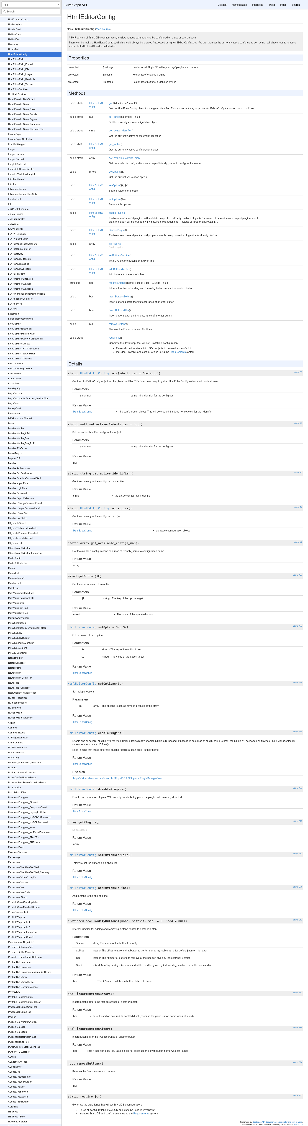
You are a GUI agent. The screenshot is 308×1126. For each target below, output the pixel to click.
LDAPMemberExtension (20, 278)
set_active (114, 116)
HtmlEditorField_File (18, 69)
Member (12, 463)
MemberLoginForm (17, 488)
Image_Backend (16, 154)
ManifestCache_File (18, 438)
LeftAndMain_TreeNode (20, 358)
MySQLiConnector (17, 652)
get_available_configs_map (124, 158)
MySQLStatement (17, 647)
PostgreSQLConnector (19, 962)
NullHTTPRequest (17, 697)
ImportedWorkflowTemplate (22, 174)
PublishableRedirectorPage (22, 1036)
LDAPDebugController (19, 248)
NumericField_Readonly (20, 717)
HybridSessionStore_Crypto (22, 119)
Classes (222, 4)
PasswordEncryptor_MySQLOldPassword (29, 817)
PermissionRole (16, 887)
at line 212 (297, 853)
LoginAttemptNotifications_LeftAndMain (28, 398)
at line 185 (297, 788)
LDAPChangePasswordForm (22, 243)
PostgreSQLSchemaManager (23, 987)
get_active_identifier (120, 130)
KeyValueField (15, 228)
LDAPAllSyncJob (17, 233)
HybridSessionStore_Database (24, 124)
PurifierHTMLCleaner (18, 1051)
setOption (114, 185)
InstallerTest (14, 199)
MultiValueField (16, 602)
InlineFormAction (17, 189)
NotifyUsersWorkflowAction (22, 692)
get (110, 103)
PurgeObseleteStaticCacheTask (24, 1046)
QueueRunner (15, 1066)
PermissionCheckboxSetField (23, 867)
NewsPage (13, 682)
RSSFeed (13, 1111)
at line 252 (297, 919)
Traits (272, 4)
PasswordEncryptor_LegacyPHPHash (27, 812)
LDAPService (15, 303)
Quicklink (13, 1106)
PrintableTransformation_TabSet (24, 1001)
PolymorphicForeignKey (20, 947)
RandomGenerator (17, 1121)
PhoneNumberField (18, 912)
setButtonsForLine (119, 255)
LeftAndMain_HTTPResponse (23, 348)
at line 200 (297, 821)
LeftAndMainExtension (20, 328)
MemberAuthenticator (19, 468)
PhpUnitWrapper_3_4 (19, 922)
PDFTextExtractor (17, 747)
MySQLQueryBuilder (18, 637)
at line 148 (297, 682)
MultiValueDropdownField (21, 598)
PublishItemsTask (17, 1031)
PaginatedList (15, 787)
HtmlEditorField (16, 59)
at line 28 (298, 372)
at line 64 (298, 542)
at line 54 (298, 507)
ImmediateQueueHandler (21, 169)
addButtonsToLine (119, 269)
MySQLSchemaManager (21, 642)
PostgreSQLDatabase (19, 967)
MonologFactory (16, 578)
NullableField (14, 707)
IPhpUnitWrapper (17, 144)
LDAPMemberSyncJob (20, 283)
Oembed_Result (16, 732)
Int (9, 204)
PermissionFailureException (22, 877)
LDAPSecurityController (20, 298)
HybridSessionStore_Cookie (22, 114)
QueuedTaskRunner (18, 1101)
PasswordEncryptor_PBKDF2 (23, 837)
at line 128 (297, 575)
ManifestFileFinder (17, 448)
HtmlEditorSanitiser (18, 89)
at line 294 (297, 1062)
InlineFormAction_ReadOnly (22, 194)
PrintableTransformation (20, 996)
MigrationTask (15, 543)
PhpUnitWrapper (16, 917)
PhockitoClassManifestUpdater (24, 907)
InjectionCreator (16, 179)
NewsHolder (14, 672)
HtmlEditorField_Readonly (21, 79)
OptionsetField (15, 742)
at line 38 (298, 423)
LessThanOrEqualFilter (20, 368)
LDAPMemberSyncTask (20, 288)
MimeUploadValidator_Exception (25, 553)
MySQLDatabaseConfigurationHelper (27, 627)
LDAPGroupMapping (18, 263)
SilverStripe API (76, 4)
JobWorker (13, 223)
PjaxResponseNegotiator (21, 942)
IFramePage (14, 134)
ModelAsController (17, 563)
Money (11, 568)
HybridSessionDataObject (21, 99)
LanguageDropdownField (20, 318)
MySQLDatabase (17, 622)
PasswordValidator (17, 852)
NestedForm (14, 667)
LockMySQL (14, 388)
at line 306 (297, 1095)
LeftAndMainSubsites (19, 343)
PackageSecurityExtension (22, 772)
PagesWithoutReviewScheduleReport (27, 782)
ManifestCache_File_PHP (21, 443)
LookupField (14, 408)
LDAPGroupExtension (19, 258)
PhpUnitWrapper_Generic (21, 937)
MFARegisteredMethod (20, 418)
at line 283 (297, 1027)
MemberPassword (17, 493)
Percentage (14, 857)
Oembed (12, 727)
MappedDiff (14, 458)
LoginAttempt (15, 393)
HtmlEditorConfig (17, 54)
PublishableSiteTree (18, 1041)
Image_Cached (16, 159)
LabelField (13, 313)
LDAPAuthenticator (18, 238)
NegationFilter (15, 657)
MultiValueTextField (18, 612)
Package (12, 767)
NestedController (16, 662)
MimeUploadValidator (19, 548)
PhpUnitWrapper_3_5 (19, 927)
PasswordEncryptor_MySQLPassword (28, 822)
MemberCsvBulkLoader (20, 473)
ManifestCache (16, 428)
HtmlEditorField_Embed (20, 64)
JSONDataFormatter (18, 209)
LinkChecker (14, 373)
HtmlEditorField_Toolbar (20, 84)
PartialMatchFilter (17, 792)
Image (11, 149)
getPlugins (115, 243)
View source (103, 29)
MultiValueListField (18, 607)
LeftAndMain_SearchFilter (21, 353)
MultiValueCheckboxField (21, 593)
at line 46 (298, 472)
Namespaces (239, 4)
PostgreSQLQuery (17, 977)
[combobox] (30, 11)
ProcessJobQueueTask (20, 1011)
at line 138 (297, 625)
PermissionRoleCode (19, 892)
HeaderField (14, 29)
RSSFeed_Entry (16, 1116)
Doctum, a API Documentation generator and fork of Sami (277, 1121)
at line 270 (297, 992)
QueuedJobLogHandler (20, 1081)
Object (11, 722)
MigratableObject (17, 523)
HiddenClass (14, 34)
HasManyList (15, 24)
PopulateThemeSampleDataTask (25, 957)
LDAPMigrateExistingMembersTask (26, 293)
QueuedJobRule (16, 1086)
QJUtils (12, 1056)
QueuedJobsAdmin (18, 1096)
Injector (12, 184)
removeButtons (117, 324)
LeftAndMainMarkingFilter (21, 333)
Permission (14, 862)
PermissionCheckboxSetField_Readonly (29, 872)
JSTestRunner (15, 214)
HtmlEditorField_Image (20, 74)
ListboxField (14, 378)
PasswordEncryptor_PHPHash (24, 842)
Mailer (11, 423)
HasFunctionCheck (18, 19)
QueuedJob (14, 1071)
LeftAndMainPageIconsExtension (25, 338)
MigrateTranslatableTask (20, 538)
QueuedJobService (18, 1091)
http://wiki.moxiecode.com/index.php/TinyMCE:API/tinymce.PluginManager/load (118, 778)
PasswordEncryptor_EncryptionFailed (27, 807)
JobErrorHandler (16, 218)
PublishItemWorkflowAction (22, 1021)
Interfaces (257, 4)
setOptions (115, 199)
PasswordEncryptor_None (21, 827)
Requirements (178, 352)
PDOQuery (13, 757)
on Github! (298, 1124)
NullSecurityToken (17, 702)
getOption (114, 171)
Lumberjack (14, 413)
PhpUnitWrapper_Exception (22, 932)
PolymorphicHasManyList (21, 952)
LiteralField (13, 383)
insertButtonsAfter (119, 310)
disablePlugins (117, 230)
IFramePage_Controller (20, 139)
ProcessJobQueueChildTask (22, 1006)
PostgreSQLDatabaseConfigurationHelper (29, 972)
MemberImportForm (18, 483)
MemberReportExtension (21, 498)
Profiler (12, 1016)
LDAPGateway (15, 253)
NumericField (15, 712)
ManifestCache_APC (19, 433)
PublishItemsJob (16, 1026)
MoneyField (14, 573)
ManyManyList (15, 453)
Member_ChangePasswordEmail (25, 503)
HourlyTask (14, 49)
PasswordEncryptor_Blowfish (23, 802)
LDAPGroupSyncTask (19, 268)
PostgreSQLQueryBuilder (21, 982)
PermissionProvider (18, 882)
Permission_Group (17, 897)
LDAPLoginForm (16, 273)
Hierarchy (13, 44)
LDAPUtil (12, 308)
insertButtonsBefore (120, 296)
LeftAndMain (14, 323)
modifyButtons (117, 282)
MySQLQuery (15, 632)
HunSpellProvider (17, 94)
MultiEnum (13, 588)
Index (283, 4)
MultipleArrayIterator (18, 617)
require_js (114, 337)
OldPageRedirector (18, 737)
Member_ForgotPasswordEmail (24, 508)
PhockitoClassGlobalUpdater (23, 902)
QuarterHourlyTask (17, 1061)
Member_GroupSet (18, 513)
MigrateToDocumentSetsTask (23, 533)
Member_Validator (17, 518)
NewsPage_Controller (19, 687)
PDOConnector (16, 752)
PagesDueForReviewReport (22, 777)
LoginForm (13, 403)
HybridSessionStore (18, 104)
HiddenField (14, 39)
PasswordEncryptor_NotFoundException (29, 832)
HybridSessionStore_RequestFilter (26, 129)
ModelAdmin (14, 558)
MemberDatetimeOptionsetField (24, 478)
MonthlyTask (14, 583)
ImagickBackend (16, 164)
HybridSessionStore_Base (21, 109)
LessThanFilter (16, 363)
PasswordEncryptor (18, 797)
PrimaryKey (14, 991)
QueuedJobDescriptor (19, 1076)
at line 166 (297, 731)
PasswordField (15, 847)
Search (296, 4)
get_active (114, 144)
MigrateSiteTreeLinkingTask (22, 528)
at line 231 (297, 886)
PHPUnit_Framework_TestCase (24, 762)
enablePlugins (117, 212)
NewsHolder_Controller (20, 677)
